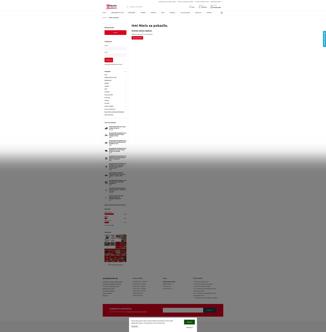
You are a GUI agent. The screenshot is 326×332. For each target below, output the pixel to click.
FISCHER (107, 103)
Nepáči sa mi (108, 220)
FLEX (106, 75)
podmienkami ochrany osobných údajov (136, 311)
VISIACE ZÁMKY (109, 106)
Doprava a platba (107, 293)
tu (164, 323)
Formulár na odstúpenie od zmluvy (185, 1)
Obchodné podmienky (109, 291)
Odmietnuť (189, 327)
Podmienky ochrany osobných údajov (167, 1)
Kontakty (105, 295)
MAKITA (107, 83)
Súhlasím (189, 322)
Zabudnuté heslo (117, 64)
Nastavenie (134, 326)
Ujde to (106, 216)
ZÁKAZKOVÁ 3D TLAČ (111, 77)
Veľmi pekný (108, 212)
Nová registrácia (109, 64)
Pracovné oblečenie (110, 109)
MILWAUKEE (108, 80)
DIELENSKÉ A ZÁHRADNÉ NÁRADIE (114, 112)
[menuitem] (106, 12)
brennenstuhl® (109, 95)
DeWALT (107, 86)
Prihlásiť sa (109, 60)
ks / (115, 32)
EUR (193, 7)
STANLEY (107, 92)
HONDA (107, 100)
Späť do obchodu (137, 38)
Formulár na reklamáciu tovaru (202, 1)
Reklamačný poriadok (216, 1)
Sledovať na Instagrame (117, 264)
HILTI (106, 89)
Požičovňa (107, 97)
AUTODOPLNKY (109, 115)
